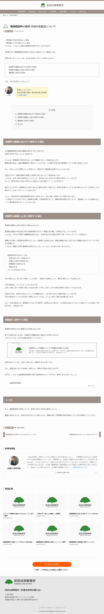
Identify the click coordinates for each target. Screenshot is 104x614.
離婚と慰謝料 (9, 31)
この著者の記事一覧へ (62, 472)
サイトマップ (60, 607)
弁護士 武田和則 (14, 468)
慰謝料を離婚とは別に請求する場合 (31, 117)
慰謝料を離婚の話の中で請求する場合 (32, 114)
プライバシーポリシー (47, 607)
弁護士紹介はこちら (80, 467)
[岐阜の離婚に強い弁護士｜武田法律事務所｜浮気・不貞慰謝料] (52, 5)
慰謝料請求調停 (15, 383)
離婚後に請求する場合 (26, 121)
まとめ (20, 124)
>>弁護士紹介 (22, 95)
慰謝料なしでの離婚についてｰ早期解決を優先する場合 (49, 348)
